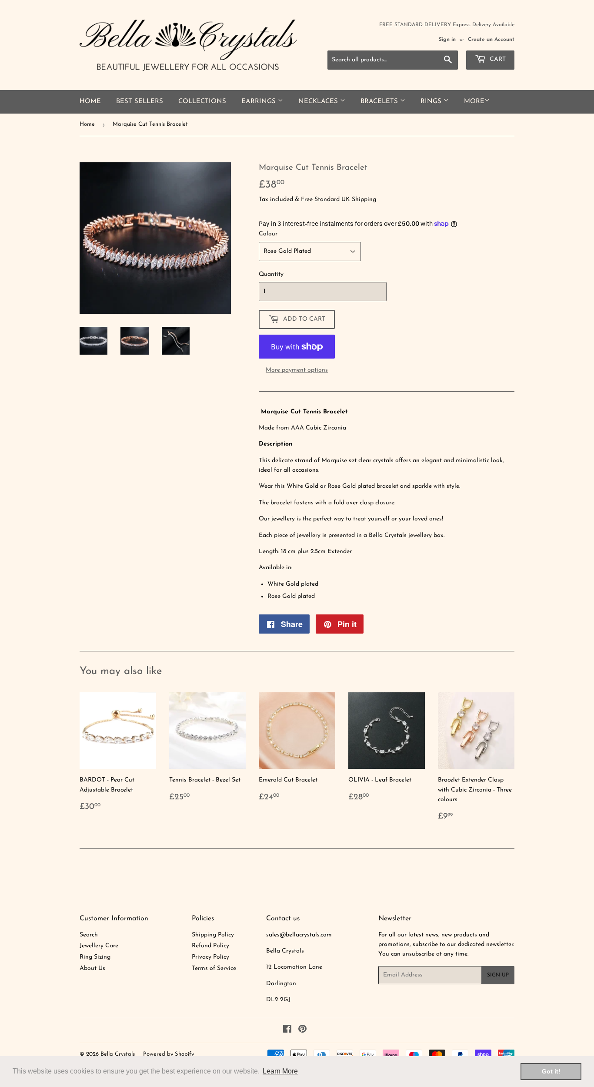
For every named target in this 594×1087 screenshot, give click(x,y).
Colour (268, 234)
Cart (497, 59)
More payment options (297, 370)
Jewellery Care (99, 946)
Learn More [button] (280, 1071)
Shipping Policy (213, 935)
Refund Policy (210, 946)
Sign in (447, 39)
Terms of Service (214, 968)
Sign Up (498, 975)
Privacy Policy (210, 957)
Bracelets (380, 101)
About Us (92, 968)
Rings (432, 101)
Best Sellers (139, 101)
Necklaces (319, 101)
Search (89, 935)
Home (90, 101)
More (474, 101)
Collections (202, 101)
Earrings (259, 101)
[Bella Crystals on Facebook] (287, 1030)
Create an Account (491, 39)
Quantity (271, 274)
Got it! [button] (551, 1071)
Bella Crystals (117, 1054)
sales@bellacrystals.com (299, 935)
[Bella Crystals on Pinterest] (302, 1030)
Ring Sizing (95, 957)
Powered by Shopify (168, 1054)
